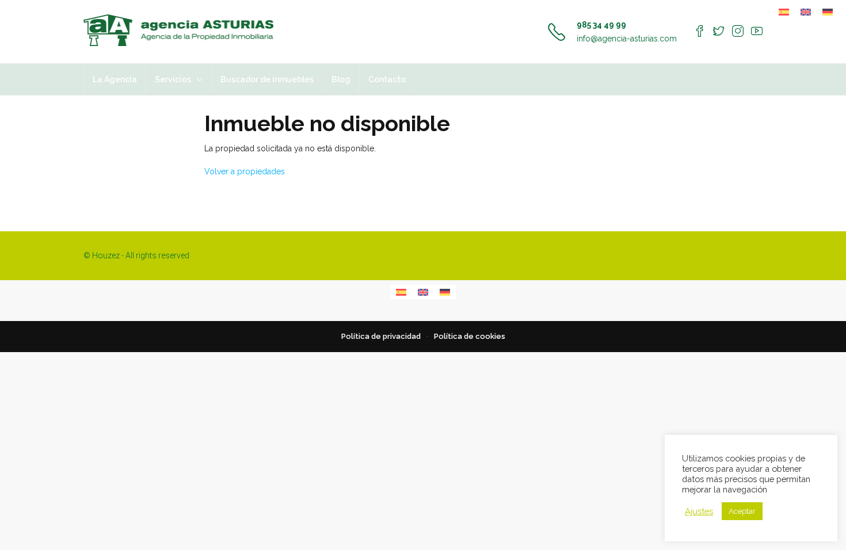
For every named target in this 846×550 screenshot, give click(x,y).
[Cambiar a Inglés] (806, 12)
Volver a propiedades (244, 171)
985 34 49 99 (601, 24)
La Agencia (115, 79)
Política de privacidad (381, 336)
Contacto (387, 79)
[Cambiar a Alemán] (828, 12)
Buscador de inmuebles (267, 79)
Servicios (173, 79)
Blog (340, 79)
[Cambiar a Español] (784, 12)
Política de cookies (469, 336)
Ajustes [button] (699, 511)
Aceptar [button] (742, 511)
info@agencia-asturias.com (627, 38)
